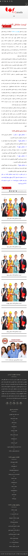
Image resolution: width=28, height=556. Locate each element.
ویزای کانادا (14, 498)
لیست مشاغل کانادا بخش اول (14, 218)
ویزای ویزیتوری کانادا (14, 522)
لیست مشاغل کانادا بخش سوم (14, 275)
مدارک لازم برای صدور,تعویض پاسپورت (14, 446)
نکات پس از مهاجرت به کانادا (14, 546)
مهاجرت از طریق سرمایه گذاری (14, 534)
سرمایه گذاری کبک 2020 (14, 542)
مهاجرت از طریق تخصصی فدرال (14, 526)
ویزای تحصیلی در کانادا (14, 538)
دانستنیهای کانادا (14, 438)
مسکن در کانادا (14, 486)
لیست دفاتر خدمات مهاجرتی (14, 414)
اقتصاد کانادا (14, 494)
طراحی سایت (13, 553)
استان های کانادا (14, 482)
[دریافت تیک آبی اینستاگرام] (17, 403)
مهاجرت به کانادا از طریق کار (14, 518)
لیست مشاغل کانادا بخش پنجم (14, 331)
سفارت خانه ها (14, 478)
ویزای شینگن (14, 422)
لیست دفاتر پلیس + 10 (14, 514)
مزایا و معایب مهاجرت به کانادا (14, 451)
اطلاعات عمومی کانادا (14, 462)
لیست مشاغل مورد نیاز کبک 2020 (14, 360)
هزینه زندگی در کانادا (14, 434)
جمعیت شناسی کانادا (14, 418)
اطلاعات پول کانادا (14, 430)
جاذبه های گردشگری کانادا (14, 470)
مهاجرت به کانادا (15, 31)
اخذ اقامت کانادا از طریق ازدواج (14, 530)
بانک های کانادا (14, 426)
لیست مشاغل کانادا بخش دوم (14, 247)
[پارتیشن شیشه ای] (14, 403)
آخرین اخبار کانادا (14, 442)
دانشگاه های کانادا (14, 490)
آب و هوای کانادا (14, 466)
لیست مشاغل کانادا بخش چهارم (14, 303)
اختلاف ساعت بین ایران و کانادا (14, 474)
